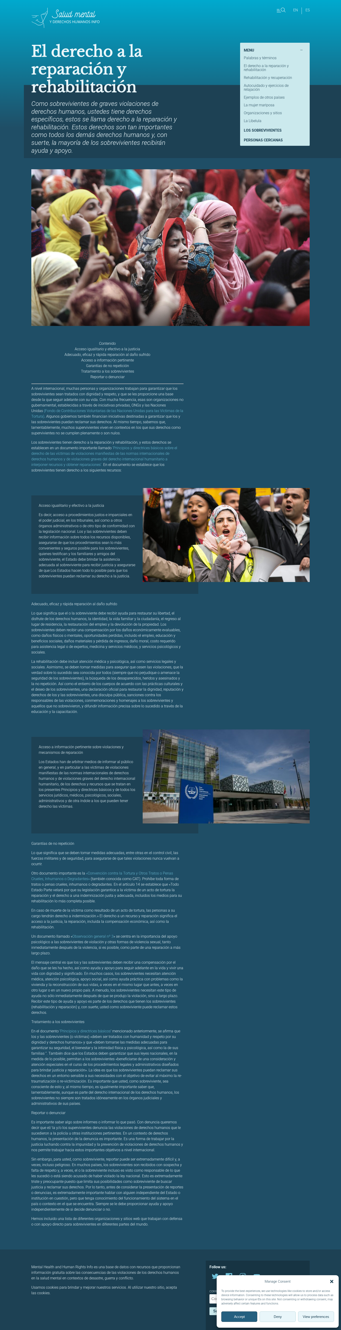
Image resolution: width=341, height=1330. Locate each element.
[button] (331, 1281)
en (295, 10)
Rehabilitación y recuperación (268, 77)
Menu (249, 50)
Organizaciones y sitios (263, 113)
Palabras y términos (260, 58)
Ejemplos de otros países (264, 97)
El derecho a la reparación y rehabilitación (266, 68)
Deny (278, 1317)
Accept (239, 1317)
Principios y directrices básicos (85, 1031)
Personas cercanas (263, 140)
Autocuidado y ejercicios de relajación (266, 87)
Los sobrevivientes (263, 130)
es (308, 10)
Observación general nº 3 (92, 936)
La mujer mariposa (259, 105)
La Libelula (252, 121)
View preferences (316, 1317)
